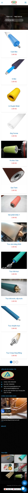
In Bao (14, 79)
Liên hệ (14, 54)
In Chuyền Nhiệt (14, 106)
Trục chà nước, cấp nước (14, 298)
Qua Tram (14, 188)
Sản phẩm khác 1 (14, 215)
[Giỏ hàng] (25, 2)
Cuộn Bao (14, 52)
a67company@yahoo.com (13, 386)
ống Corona (14, 133)
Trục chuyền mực (14, 326)
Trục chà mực (14, 271)
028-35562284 (12, 382)
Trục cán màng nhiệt (14, 244)
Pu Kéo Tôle (14, 160)
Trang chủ (9, 16)
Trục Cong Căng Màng (14, 353)
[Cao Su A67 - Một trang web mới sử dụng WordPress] (14, 2)
